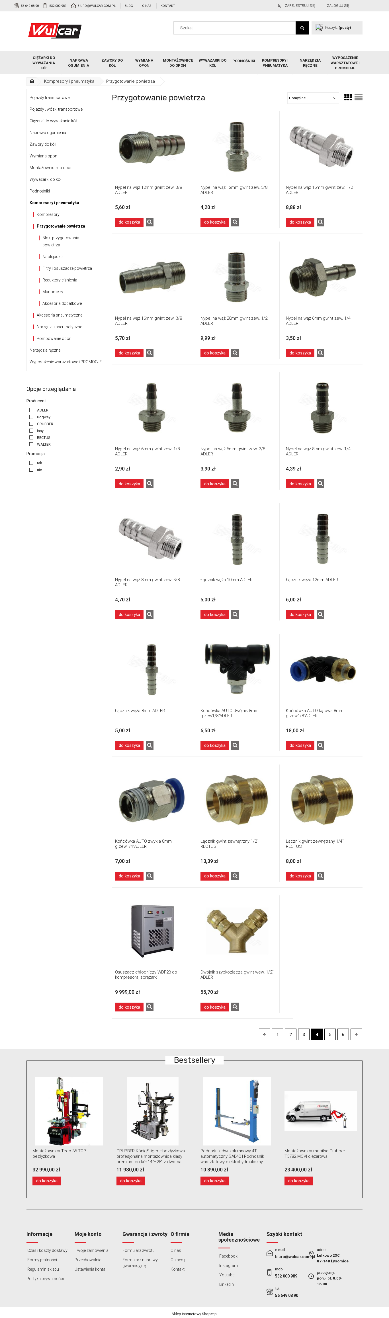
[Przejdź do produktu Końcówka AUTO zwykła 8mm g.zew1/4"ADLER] (152, 800)
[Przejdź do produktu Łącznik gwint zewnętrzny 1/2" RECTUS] (237, 800)
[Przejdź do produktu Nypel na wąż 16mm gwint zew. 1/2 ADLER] (322, 146)
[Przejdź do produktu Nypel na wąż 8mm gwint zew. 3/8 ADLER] (152, 538)
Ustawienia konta (90, 1269)
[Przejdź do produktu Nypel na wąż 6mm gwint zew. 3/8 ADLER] (237, 408)
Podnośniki (40, 191)
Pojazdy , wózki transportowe (56, 109)
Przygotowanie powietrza (61, 226)
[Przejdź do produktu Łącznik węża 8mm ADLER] (152, 669)
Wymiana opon (43, 156)
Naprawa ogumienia (48, 132)
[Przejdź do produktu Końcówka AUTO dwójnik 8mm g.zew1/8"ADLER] (237, 669)
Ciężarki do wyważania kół (53, 121)
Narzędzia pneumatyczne (59, 327)
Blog (129, 6)
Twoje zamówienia (91, 1250)
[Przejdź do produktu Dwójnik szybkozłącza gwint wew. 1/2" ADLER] (237, 931)
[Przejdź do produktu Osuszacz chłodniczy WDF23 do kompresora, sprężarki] (152, 931)
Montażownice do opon (51, 167)
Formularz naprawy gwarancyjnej (140, 1263)
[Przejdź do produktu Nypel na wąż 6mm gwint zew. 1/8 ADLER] (152, 408)
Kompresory (48, 214)
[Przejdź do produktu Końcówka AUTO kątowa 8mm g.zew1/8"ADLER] (322, 669)
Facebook (228, 1256)
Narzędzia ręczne (45, 350)
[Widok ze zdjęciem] (348, 98)
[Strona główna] (54, 31)
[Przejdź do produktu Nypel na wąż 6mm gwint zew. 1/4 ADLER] (322, 277)
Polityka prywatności (45, 1278)
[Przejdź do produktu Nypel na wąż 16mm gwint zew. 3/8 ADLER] (152, 277)
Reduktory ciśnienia (59, 280)
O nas (146, 6)
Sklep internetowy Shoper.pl (195, 1314)
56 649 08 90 (30, 6)
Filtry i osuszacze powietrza (67, 268)
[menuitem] (44, 63)
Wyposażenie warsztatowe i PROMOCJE (66, 362)
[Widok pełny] (359, 98)
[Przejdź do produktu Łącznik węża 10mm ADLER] (237, 538)
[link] (37, 410)
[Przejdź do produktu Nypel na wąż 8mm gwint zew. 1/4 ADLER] (322, 408)
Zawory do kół (43, 144)
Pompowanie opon (54, 338)
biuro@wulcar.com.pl (96, 6)
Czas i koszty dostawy (46, 1250)
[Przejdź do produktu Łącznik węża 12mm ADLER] (322, 538)
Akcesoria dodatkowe (62, 303)
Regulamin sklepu (42, 1269)
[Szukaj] (302, 28)
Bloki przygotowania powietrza (60, 241)
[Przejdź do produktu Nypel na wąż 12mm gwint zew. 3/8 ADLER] (152, 146)
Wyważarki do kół (46, 179)
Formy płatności (41, 1260)
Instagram (228, 1265)
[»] (32, 81)
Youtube (226, 1275)
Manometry (52, 291)
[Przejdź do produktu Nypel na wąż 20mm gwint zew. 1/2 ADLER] (237, 277)
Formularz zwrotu (138, 1250)
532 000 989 (57, 6)
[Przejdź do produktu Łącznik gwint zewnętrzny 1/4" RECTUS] (322, 800)
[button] (149, 222)
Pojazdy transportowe (49, 97)
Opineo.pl (179, 1260)
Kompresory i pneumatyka (54, 202)
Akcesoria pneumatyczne (59, 315)
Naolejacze (52, 256)
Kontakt (168, 6)
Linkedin (226, 1284)
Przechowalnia (88, 1260)
